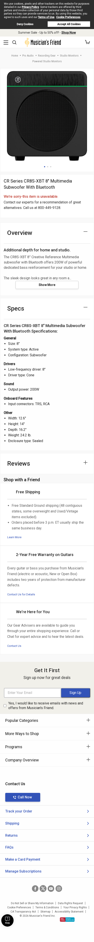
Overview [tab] (19, 232)
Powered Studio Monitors (47, 61)
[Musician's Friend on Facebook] (35, 889)
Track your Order (18, 811)
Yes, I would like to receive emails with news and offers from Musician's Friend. (45, 705)
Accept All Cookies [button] (69, 24)
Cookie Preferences (68, 17)
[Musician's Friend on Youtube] (51, 889)
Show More (47, 285)
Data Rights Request (70, 903)
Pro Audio (28, 55)
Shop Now (68, 32)
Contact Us (14, 646)
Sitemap (45, 911)
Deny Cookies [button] (25, 24)
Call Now (25, 797)
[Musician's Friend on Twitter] (43, 889)
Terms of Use (46, 17)
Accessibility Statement (69, 911)
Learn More (14, 537)
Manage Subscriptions (23, 871)
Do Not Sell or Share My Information (32, 903)
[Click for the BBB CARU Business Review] (67, 919)
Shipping (12, 823)
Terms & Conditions (47, 907)
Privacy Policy (30, 7)
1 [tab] (44, 167)
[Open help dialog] (7, 920)
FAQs (9, 847)
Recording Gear (47, 55)
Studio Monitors (69, 55)
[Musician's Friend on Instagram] (59, 889)
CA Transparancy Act (23, 911)
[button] (87, 42)
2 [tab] (47, 167)
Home (14, 55)
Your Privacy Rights (75, 907)
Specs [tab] (15, 308)
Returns (11, 835)
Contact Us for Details (21, 594)
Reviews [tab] (18, 463)
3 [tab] (51, 167)
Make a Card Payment (22, 859)
